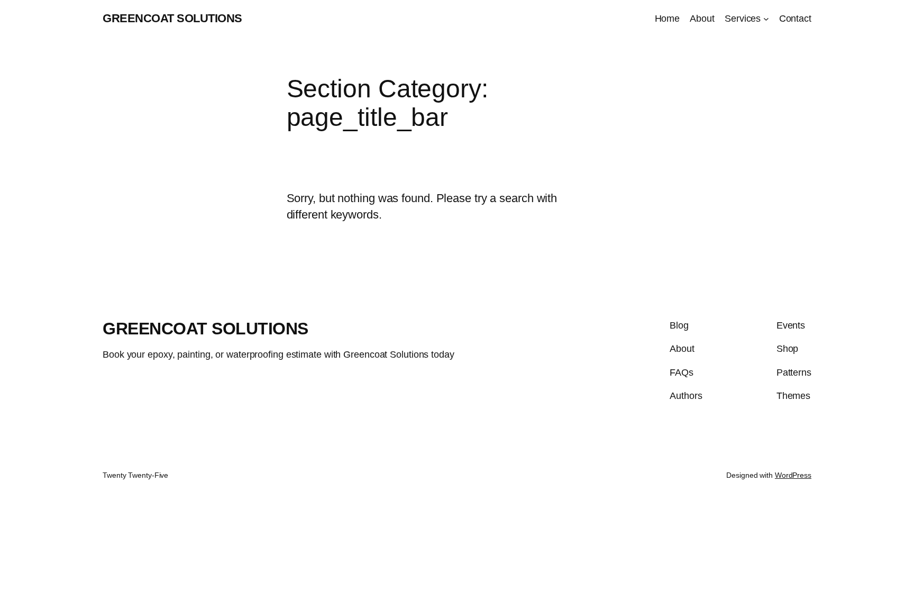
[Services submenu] (766, 19)
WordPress (793, 475)
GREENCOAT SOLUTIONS (172, 18)
